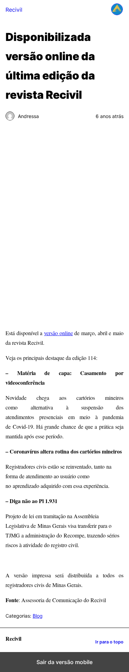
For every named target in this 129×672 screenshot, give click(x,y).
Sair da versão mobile (64, 662)
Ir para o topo (109, 641)
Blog (38, 616)
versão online (58, 333)
